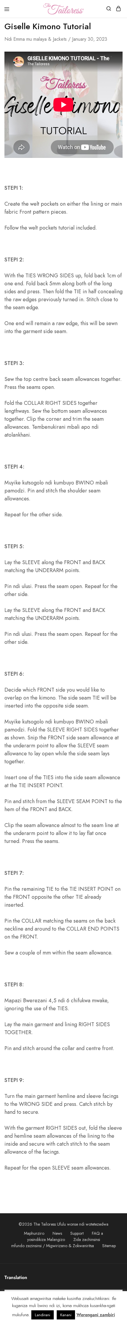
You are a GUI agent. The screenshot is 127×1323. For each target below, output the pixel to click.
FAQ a (97, 1233)
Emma (19, 39)
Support (77, 1233)
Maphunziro (34, 1233)
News (57, 1233)
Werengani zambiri (95, 1314)
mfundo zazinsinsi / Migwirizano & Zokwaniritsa (52, 1246)
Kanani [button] (65, 1315)
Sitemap (109, 1246)
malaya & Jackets (50, 39)
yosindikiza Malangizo (46, 1239)
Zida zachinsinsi (86, 1239)
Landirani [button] (42, 1315)
